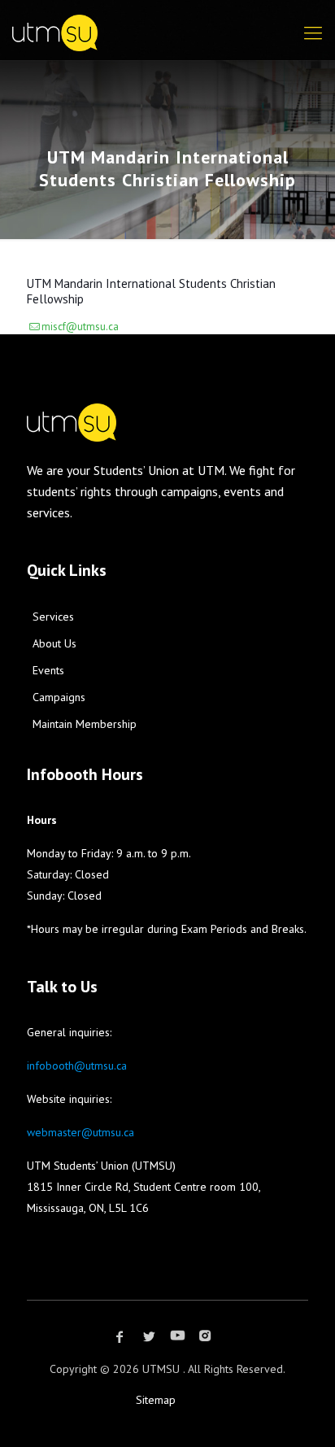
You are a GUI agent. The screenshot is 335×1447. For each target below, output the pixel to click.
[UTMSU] (159, 26)
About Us (54, 643)
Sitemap (156, 1400)
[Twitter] (149, 1336)
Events (48, 670)
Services (53, 616)
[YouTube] (177, 1336)
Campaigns (59, 697)
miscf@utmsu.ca (80, 326)
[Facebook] (119, 1336)
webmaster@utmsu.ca (80, 1132)
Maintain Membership (85, 724)
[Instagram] (205, 1336)
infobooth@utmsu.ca (77, 1065)
